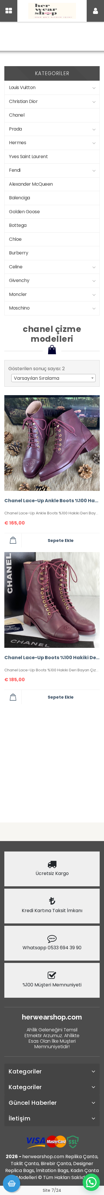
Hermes (17, 142)
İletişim (19, 1118)
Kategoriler (25, 1071)
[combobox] (53, 378)
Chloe (15, 239)
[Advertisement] (52, 761)
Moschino (19, 308)
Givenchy (19, 280)
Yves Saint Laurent (28, 156)
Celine (15, 266)
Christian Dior (23, 101)
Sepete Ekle (61, 540)
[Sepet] (11, 1183)
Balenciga (19, 197)
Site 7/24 (52, 1190)
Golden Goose (24, 211)
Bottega (18, 225)
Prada (15, 129)
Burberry (18, 253)
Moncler (18, 294)
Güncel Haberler (33, 1103)
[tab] (52, 1071)
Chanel (16, 115)
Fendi (15, 170)
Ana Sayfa (32, 37)
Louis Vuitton (22, 87)
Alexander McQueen (31, 184)
